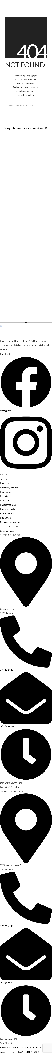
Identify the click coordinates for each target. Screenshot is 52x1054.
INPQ (30, 1051)
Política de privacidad (24, 1047)
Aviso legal (5, 1047)
